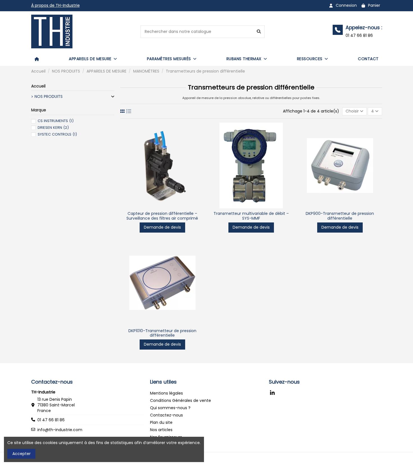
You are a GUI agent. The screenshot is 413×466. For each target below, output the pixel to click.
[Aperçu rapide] (162, 206)
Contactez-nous (166, 415)
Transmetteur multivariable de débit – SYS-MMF (251, 216)
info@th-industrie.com (59, 430)
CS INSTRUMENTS (56, 120)
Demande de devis (162, 227)
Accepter (21, 453)
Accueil (38, 86)
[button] (93, 59)
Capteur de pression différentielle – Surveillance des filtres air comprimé (162, 216)
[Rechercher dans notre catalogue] (259, 31)
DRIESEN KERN (53, 127)
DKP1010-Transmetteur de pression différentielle (162, 333)
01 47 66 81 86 (51, 420)
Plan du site (161, 422)
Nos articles (161, 430)
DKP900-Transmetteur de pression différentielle (340, 216)
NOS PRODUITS (49, 96)
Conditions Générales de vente (180, 400)
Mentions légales (166, 393)
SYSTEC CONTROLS (57, 134)
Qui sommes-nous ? (170, 408)
